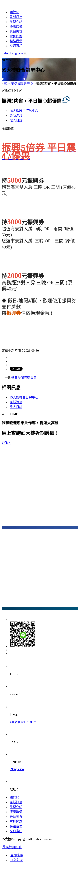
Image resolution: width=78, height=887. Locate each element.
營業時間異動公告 (24, 377)
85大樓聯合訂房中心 (18, 83)
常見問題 (16, 36)
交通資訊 (16, 46)
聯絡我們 (16, 41)
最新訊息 (16, 17)
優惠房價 (16, 26)
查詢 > (6, 443)
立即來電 (16, 855)
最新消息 (16, 115)
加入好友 (16, 860)
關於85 (14, 12)
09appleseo (17, 769)
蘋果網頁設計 (12, 847)
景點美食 (16, 31)
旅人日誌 (16, 120)
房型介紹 (16, 21)
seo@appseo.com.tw (23, 721)
